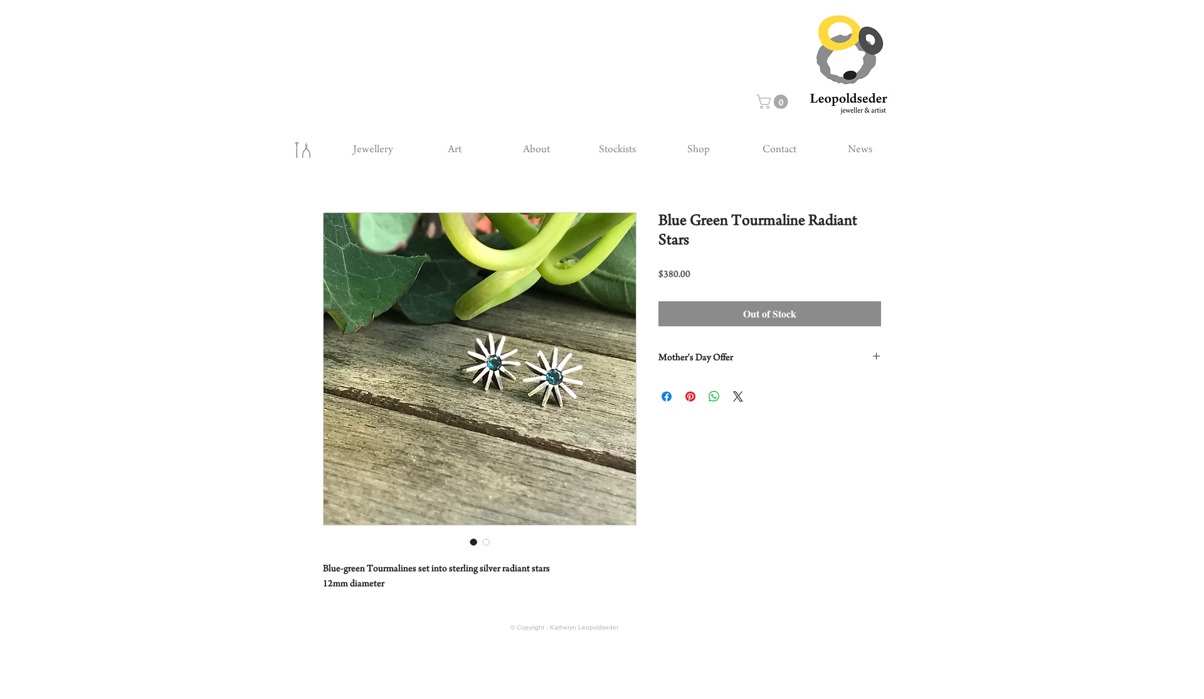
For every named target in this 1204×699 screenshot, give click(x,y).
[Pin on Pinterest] (690, 396)
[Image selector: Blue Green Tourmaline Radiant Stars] (473, 542)
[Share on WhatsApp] (714, 396)
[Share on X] (738, 396)
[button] (773, 102)
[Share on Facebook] (666, 396)
